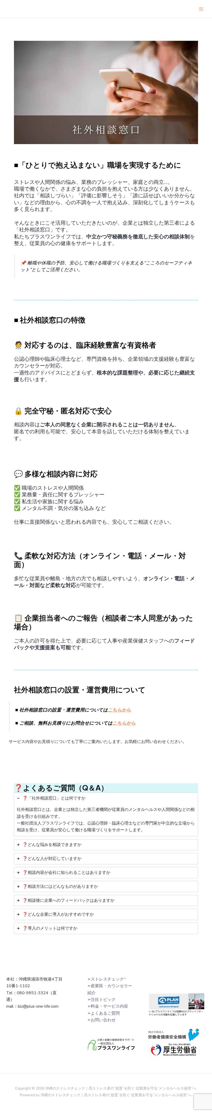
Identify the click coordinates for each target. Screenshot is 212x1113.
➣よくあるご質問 (103, 1013)
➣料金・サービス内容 (107, 1006)
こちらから (119, 710)
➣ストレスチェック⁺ (106, 979)
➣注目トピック (101, 999)
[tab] (106, 814)
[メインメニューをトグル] (201, 9)
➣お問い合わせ (101, 1020)
